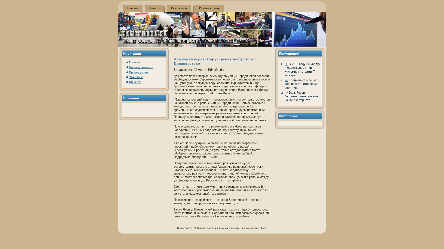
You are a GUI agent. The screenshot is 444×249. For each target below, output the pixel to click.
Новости (154, 8)
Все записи (179, 8)
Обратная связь (208, 8)
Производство (138, 72)
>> (286, 64)
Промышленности (141, 67)
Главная (132, 8)
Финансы (135, 82)
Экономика (136, 77)
